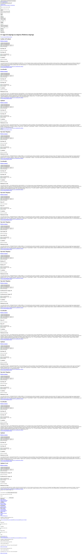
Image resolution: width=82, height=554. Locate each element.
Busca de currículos (3, 507)
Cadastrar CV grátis (10, 5)
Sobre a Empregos (3, 499)
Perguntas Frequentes (3, 513)
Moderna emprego (4, 41)
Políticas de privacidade (3, 500)
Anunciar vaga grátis (3, 5)
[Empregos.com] (3, 1)
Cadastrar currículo (3, 504)
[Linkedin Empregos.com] (10, 519)
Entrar (14, 5)
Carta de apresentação (3, 510)
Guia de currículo (3, 509)
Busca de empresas (3, 503)
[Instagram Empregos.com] (3, 519)
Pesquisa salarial (2, 511)
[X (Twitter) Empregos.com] (23, 519)
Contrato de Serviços (3, 501)
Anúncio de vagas (3, 506)
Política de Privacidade (3, 546)
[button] (41, 52)
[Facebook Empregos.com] (16, 519)
